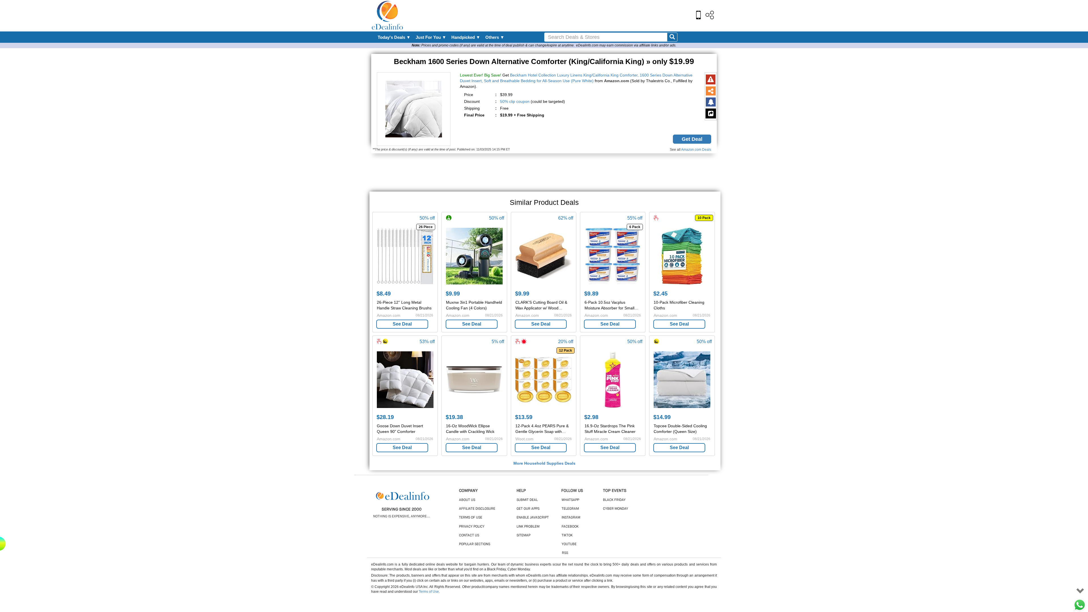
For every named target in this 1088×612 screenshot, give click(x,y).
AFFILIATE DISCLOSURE (477, 509)
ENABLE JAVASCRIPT (533, 517)
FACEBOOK (570, 526)
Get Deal (692, 139)
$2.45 (660, 293)
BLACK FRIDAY (614, 500)
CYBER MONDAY (615, 509)
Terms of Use (429, 592)
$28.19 (385, 417)
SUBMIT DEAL (527, 500)
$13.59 (523, 417)
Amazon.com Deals (696, 150)
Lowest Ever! (471, 75)
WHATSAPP (570, 500)
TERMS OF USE (470, 517)
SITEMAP (523, 535)
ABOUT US (467, 500)
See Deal (402, 324)
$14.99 (662, 417)
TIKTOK (567, 535)
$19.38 (454, 417)
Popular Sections (474, 544)
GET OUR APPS (528, 509)
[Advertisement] (556, 15)
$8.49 (384, 293)
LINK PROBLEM (528, 526)
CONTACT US (469, 535)
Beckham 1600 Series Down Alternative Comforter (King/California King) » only (544, 61)
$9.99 (453, 293)
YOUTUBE (569, 544)
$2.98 (591, 417)
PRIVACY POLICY (471, 526)
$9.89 (591, 293)
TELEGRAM (570, 509)
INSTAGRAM (571, 517)
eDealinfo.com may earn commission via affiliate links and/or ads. (626, 45)
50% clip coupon (515, 101)
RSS (565, 553)
